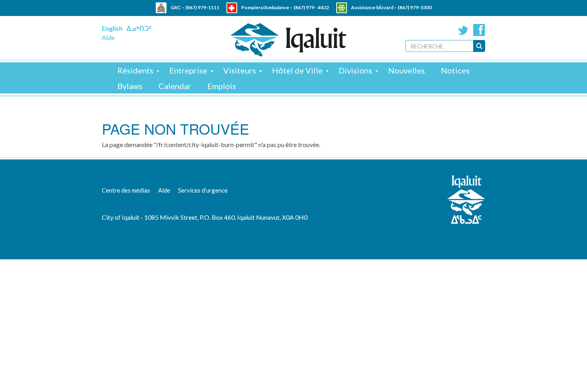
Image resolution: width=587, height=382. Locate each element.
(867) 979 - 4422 (311, 7)
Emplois (221, 86)
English (112, 28)
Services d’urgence (203, 190)
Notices (455, 70)
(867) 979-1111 (202, 7)
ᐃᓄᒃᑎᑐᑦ (139, 28)
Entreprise (188, 70)
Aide (108, 37)
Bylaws (130, 86)
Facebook (479, 30)
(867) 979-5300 (415, 7)
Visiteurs (239, 70)
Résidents (135, 70)
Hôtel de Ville (297, 70)
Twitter (463, 30)
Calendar (175, 86)
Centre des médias (126, 190)
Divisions (355, 70)
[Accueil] (288, 39)
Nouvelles (406, 70)
